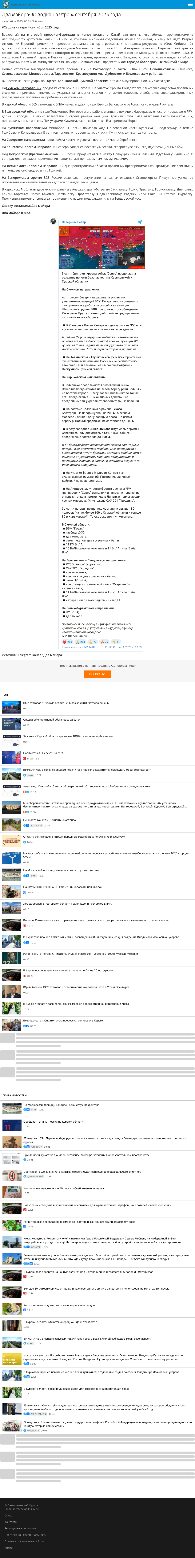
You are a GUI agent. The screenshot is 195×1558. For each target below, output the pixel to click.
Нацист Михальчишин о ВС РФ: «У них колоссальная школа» (62, 886)
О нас (8, 1515)
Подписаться (97, 674)
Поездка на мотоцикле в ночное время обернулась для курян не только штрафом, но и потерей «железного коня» (97, 1205)
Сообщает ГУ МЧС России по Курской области (53, 1121)
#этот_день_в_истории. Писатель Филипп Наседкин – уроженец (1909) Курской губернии (80, 953)
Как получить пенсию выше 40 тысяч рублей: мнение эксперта (63, 1188)
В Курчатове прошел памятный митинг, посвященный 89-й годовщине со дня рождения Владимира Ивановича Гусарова (101, 937)
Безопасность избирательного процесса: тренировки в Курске (63, 1020)
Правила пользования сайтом (24, 1541)
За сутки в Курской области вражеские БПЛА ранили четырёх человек (68, 736)
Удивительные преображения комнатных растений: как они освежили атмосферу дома (79, 1221)
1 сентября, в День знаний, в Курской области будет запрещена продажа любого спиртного (82, 1171)
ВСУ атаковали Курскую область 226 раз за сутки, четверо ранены (66, 702)
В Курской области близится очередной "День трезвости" (60, 1322)
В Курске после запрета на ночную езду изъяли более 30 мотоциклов (68, 970)
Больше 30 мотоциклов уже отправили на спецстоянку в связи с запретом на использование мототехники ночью (96, 920)
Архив (9, 1547)
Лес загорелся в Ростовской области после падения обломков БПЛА (67, 903)
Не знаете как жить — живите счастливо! (50, 819)
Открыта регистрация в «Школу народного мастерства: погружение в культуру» (74, 836)
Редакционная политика (21, 1528)
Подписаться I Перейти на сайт (43, 753)
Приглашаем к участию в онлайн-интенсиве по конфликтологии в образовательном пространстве (86, 1155)
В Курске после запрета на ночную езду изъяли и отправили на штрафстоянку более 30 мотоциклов (88, 1271)
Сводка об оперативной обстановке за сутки (51, 719)
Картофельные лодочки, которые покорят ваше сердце (59, 1305)
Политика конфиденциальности (25, 1535)
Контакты (11, 1522)
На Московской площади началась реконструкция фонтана (61, 870)
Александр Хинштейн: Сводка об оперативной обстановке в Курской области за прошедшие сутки (86, 786)
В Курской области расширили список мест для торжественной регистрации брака (76, 1003)
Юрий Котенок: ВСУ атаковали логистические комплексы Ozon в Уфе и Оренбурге (76, 987)
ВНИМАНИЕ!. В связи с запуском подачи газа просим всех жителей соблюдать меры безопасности (87, 769)
